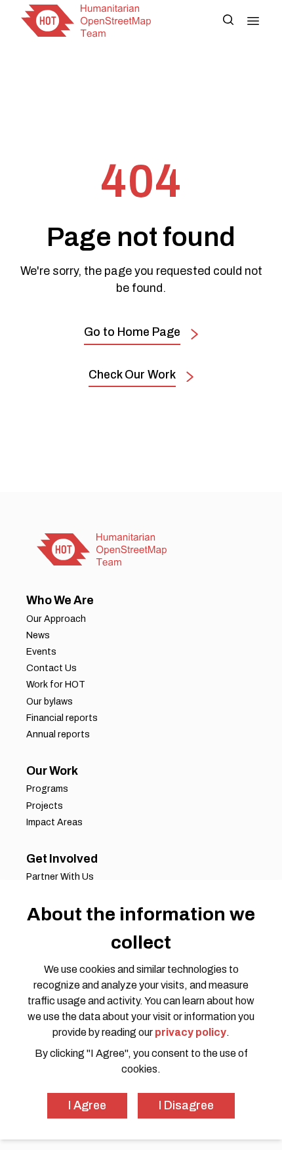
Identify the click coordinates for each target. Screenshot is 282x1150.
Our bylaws (49, 702)
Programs (47, 789)
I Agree (87, 1105)
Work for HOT (55, 684)
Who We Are (60, 600)
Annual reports (58, 734)
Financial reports (62, 718)
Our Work (52, 770)
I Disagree (186, 1105)
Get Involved (62, 858)
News (38, 635)
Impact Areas (54, 822)
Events (41, 652)
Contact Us (51, 668)
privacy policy (190, 1032)
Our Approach (56, 619)
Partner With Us (60, 877)
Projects (44, 806)
